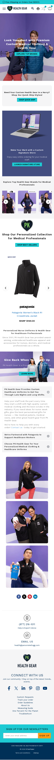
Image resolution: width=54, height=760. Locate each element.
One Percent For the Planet (25, 711)
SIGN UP (44, 735)
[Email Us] (27, 635)
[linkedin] (35, 596)
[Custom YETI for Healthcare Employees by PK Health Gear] (27, 567)
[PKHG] (17, 8)
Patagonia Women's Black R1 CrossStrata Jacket (27, 314)
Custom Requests (25, 697)
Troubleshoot (25, 714)
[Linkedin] (23, 688)
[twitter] (24, 596)
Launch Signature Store (27, 164)
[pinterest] (30, 596)
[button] (48, 202)
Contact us (17, 427)
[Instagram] (38, 688)
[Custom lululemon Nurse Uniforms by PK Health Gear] (27, 522)
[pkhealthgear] (27, 661)
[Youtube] (45, 688)
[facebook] (18, 596)
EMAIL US (27, 641)
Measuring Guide (25, 708)
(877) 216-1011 (27, 624)
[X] (16, 688)
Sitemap (36, 753)
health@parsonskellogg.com (27, 645)
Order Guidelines (25, 702)
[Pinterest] (31, 688)
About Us (25, 705)
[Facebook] (9, 688)
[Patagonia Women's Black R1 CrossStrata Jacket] (27, 279)
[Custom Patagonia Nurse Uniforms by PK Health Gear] (27, 478)
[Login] (38, 8)
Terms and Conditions (22, 753)
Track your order (25, 700)
